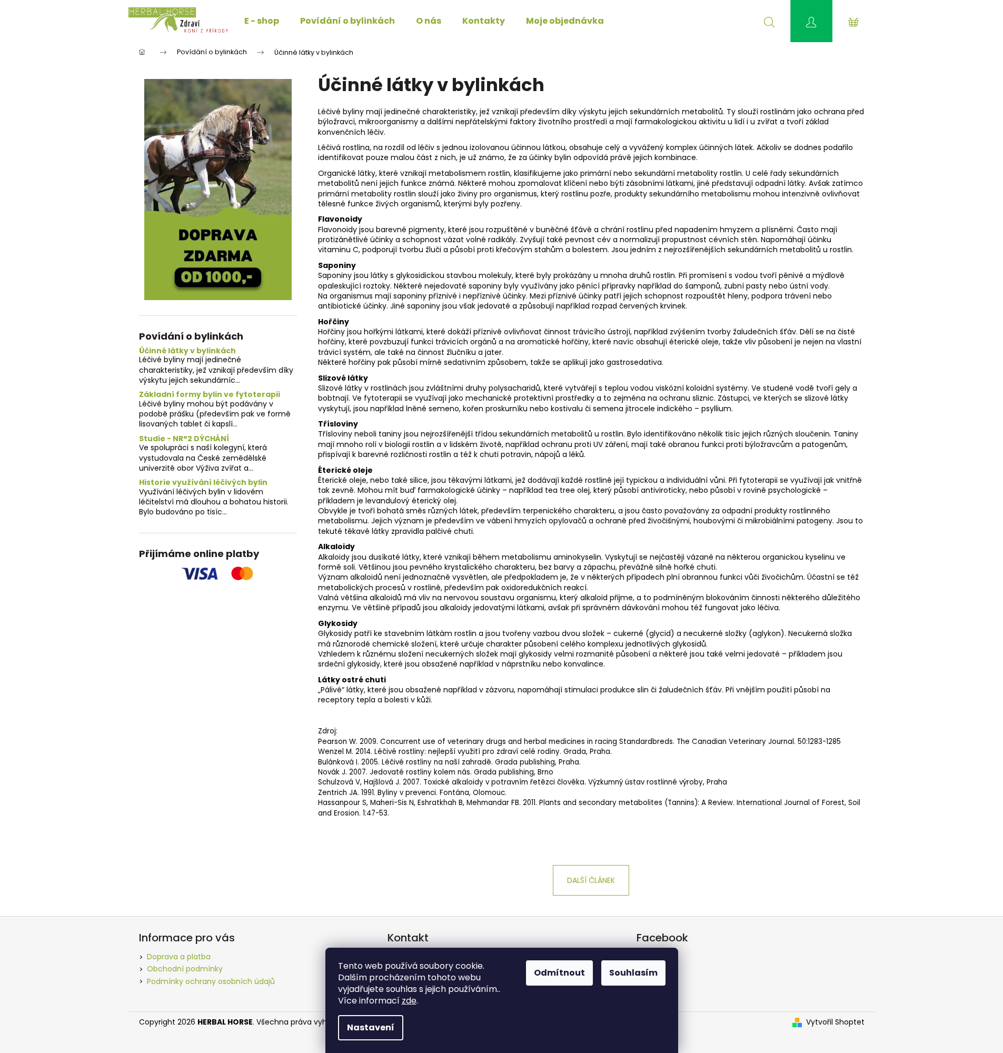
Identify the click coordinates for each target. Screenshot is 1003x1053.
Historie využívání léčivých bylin (203, 482)
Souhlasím (633, 973)
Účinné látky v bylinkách (187, 351)
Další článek (591, 880)
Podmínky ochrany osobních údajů (211, 981)
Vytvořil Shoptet (835, 1022)
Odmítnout (559, 973)
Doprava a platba (179, 956)
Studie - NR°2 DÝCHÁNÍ (184, 439)
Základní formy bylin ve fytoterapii (209, 395)
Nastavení (370, 1027)
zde (409, 1001)
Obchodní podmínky (185, 968)
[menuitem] (262, 21)
